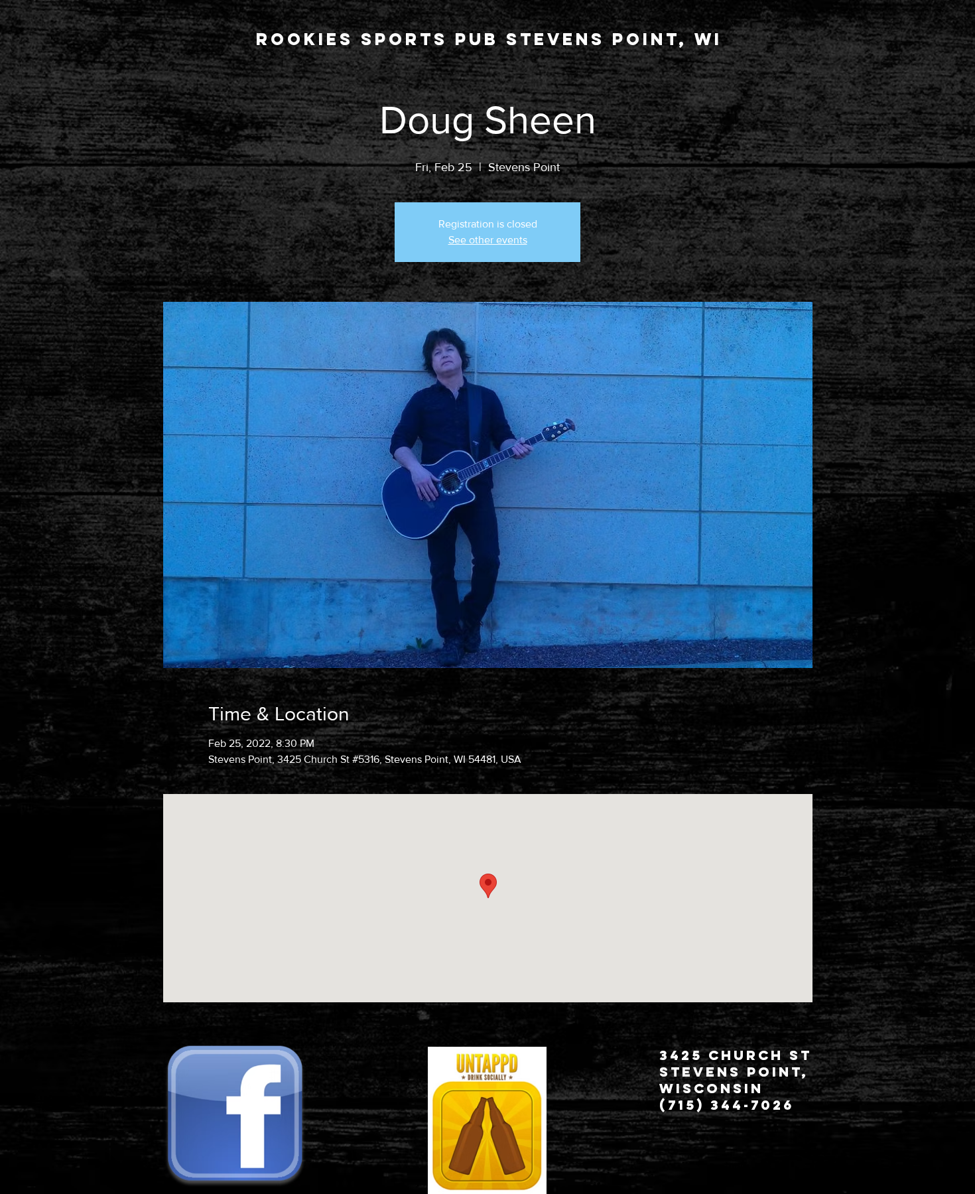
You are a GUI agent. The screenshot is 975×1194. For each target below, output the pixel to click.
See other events (487, 239)
